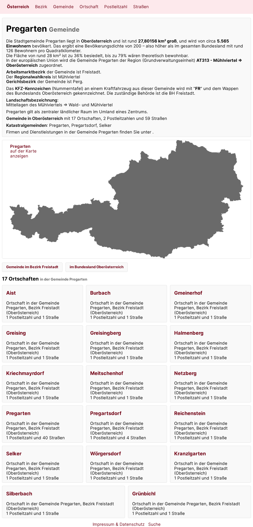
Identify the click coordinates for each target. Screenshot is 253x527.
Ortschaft (89, 6)
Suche (154, 524)
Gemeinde (63, 6)
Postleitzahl (115, 6)
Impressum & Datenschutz (119, 524)
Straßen (141, 6)
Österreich (18, 6)
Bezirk (41, 6)
